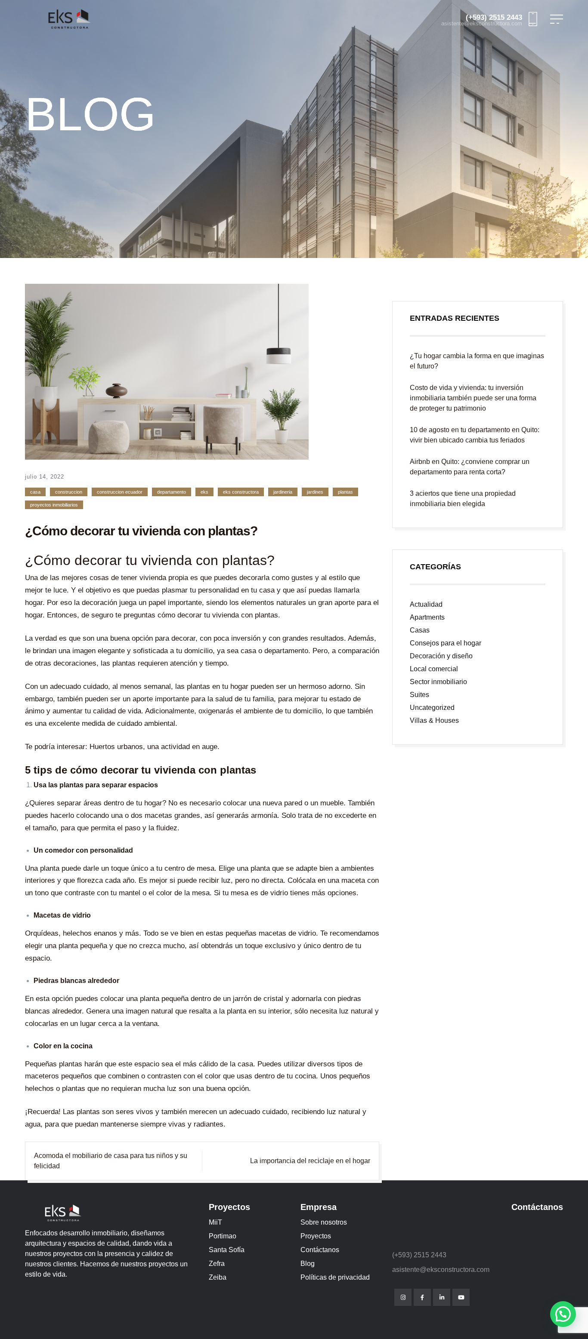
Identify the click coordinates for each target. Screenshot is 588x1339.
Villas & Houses (434, 720)
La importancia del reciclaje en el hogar (310, 1160)
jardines (315, 491)
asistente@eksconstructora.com (481, 24)
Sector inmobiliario (438, 681)
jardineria (282, 491)
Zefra (217, 1263)
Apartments (427, 617)
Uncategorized (432, 707)
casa (35, 491)
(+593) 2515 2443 (494, 17)
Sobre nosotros (323, 1222)
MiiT (215, 1222)
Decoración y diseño (441, 656)
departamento (171, 491)
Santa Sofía (226, 1249)
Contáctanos (319, 1249)
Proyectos (315, 1236)
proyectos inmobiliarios (54, 504)
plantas (345, 491)
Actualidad (426, 604)
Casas (420, 630)
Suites (419, 694)
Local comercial (434, 669)
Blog (307, 1263)
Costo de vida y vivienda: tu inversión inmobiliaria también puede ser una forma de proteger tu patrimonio (473, 398)
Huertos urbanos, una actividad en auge (153, 747)
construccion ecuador (119, 491)
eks (204, 491)
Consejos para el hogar (445, 643)
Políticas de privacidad (335, 1277)
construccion (68, 491)
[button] (563, 1314)
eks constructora (241, 491)
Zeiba (217, 1277)
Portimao (222, 1236)
